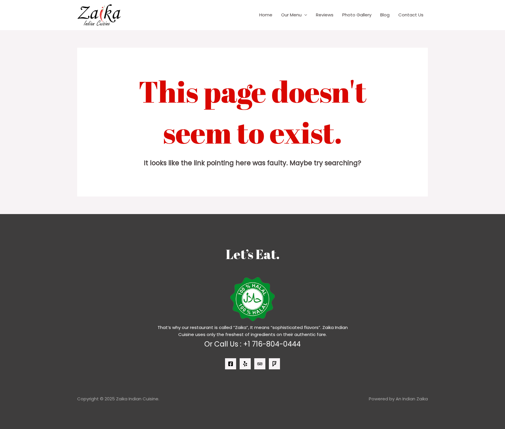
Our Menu (291, 15)
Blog (385, 15)
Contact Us (410, 15)
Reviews (324, 15)
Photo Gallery (356, 15)
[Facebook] (230, 363)
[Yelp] (245, 363)
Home (265, 15)
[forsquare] (274, 363)
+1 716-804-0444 (272, 344)
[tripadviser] (259, 363)
